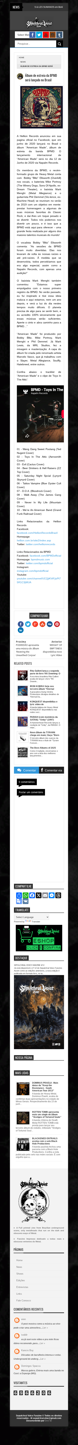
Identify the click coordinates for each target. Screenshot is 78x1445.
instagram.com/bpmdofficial (32, 570)
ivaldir (24, 1334)
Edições (20, 1280)
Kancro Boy (27, 1350)
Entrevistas (22, 1287)
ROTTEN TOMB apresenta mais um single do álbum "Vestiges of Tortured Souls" (46, 1115)
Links (19, 1293)
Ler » (45, 1327)
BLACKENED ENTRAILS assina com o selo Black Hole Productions (45, 1141)
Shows (19, 1273)
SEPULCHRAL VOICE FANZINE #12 (29, 965)
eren (23, 1319)
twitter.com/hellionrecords (40, 544)
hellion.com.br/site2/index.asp (34, 540)
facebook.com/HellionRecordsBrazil (37, 532)
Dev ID (48, 1420)
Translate (36, 922)
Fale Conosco (23, 1300)
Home (19, 1260)
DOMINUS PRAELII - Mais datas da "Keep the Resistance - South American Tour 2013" (45, 1087)
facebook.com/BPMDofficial (45, 555)
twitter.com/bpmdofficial (39, 563)
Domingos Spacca (30, 1366)
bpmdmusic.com (40, 559)
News (23, 62)
